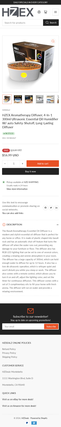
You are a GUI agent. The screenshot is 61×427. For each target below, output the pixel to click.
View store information (17, 189)
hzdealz (6, 110)
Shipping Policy (9, 357)
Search (53, 22)
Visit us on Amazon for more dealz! (19, 405)
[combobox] (30, 22)
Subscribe (51, 326)
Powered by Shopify (38, 418)
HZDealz (25, 418)
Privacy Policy (9, 353)
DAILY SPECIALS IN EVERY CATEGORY (30, 2)
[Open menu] (55, 12)
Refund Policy (9, 349)
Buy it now (30, 171)
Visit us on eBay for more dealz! (17, 399)
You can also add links (12, 213)
